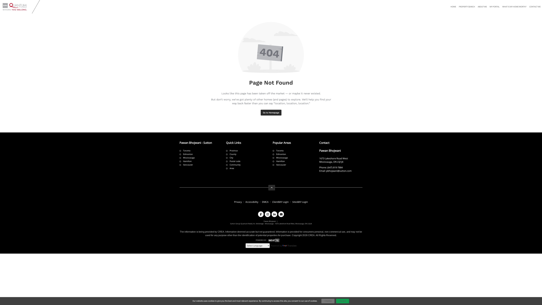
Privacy (238, 201)
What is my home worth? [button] (514, 6)
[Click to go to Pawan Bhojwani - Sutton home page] (16, 6)
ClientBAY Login (280, 201)
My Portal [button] (495, 6)
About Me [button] (482, 6)
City (231, 157)
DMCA (265, 201)
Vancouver (188, 164)
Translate (292, 245)
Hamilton (187, 161)
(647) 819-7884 (335, 167)
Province (234, 150)
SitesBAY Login (300, 201)
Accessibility (251, 201)
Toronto (186, 150)
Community (235, 164)
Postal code (235, 161)
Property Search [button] (467, 6)
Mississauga (189, 157)
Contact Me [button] (535, 6)
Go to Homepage (271, 112)
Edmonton (188, 154)
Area (232, 168)
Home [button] (453, 6)
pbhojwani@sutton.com (339, 170)
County (233, 154)
